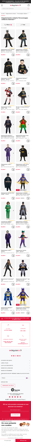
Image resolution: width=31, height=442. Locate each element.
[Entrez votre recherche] (28, 8)
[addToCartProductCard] (13, 55)
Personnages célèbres (22, 13)
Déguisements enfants (10, 13)
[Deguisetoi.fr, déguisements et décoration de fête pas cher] (15, 5)
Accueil (3, 13)
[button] (15, 378)
